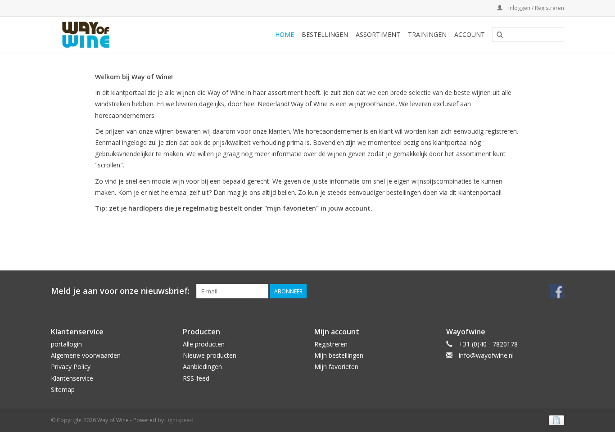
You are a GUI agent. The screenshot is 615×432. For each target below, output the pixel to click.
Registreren (331, 344)
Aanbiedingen (202, 366)
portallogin (66, 344)
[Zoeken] (499, 35)
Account (469, 34)
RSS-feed (196, 378)
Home (284, 34)
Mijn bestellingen (338, 355)
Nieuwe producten (209, 355)
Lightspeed (179, 420)
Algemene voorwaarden (86, 355)
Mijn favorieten (336, 366)
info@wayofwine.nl (486, 355)
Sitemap (63, 389)
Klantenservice (72, 378)
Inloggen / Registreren (535, 8)
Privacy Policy (70, 366)
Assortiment (378, 34)
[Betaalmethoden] (555, 419)
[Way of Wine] (100, 34)
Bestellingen (325, 34)
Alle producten (204, 344)
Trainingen (427, 34)
